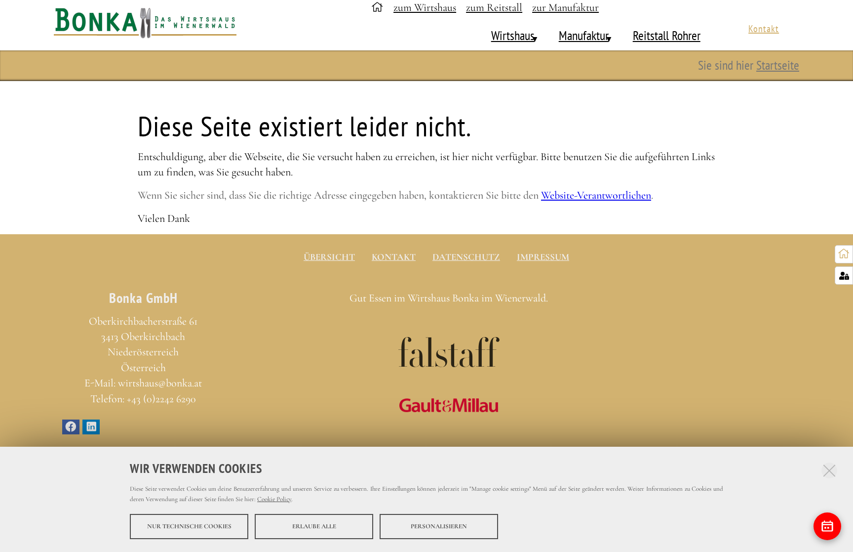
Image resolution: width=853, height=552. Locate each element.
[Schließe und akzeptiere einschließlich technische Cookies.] (829, 470)
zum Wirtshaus (424, 7)
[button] (530, 35)
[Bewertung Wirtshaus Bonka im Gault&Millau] (449, 405)
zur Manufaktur (565, 7)
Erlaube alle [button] (314, 526)
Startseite (777, 64)
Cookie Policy (274, 499)
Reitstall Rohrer (666, 35)
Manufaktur (584, 35)
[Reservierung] (827, 526)
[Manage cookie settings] (844, 275)
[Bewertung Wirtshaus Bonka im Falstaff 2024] (449, 352)
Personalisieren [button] (439, 526)
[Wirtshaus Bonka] (151, 25)
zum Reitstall (494, 7)
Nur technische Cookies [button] (189, 526)
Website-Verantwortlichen (596, 195)
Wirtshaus (513, 35)
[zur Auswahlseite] (844, 254)
